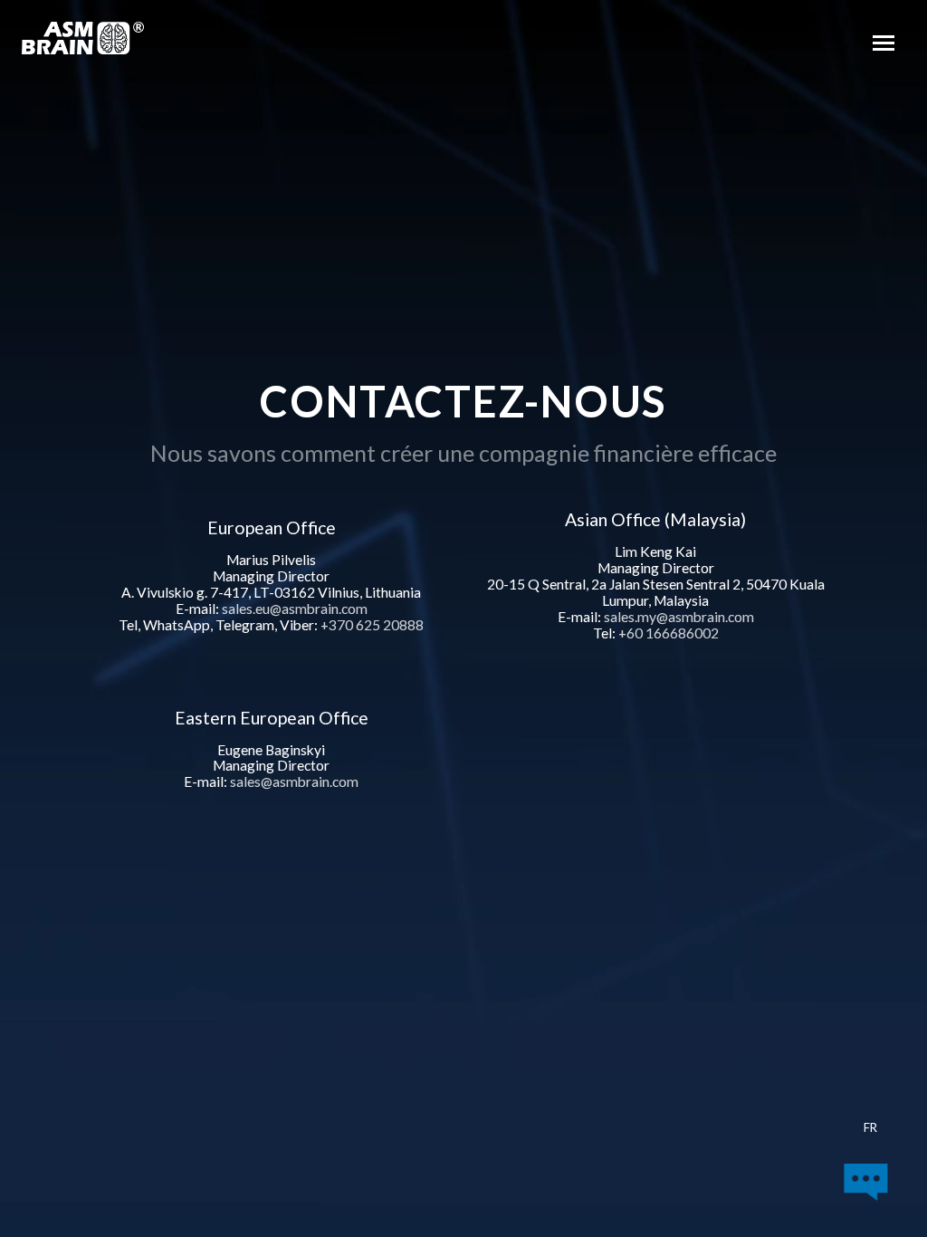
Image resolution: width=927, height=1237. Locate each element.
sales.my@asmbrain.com (679, 617)
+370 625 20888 (372, 625)
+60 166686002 (668, 633)
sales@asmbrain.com (294, 781)
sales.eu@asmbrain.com (295, 608)
